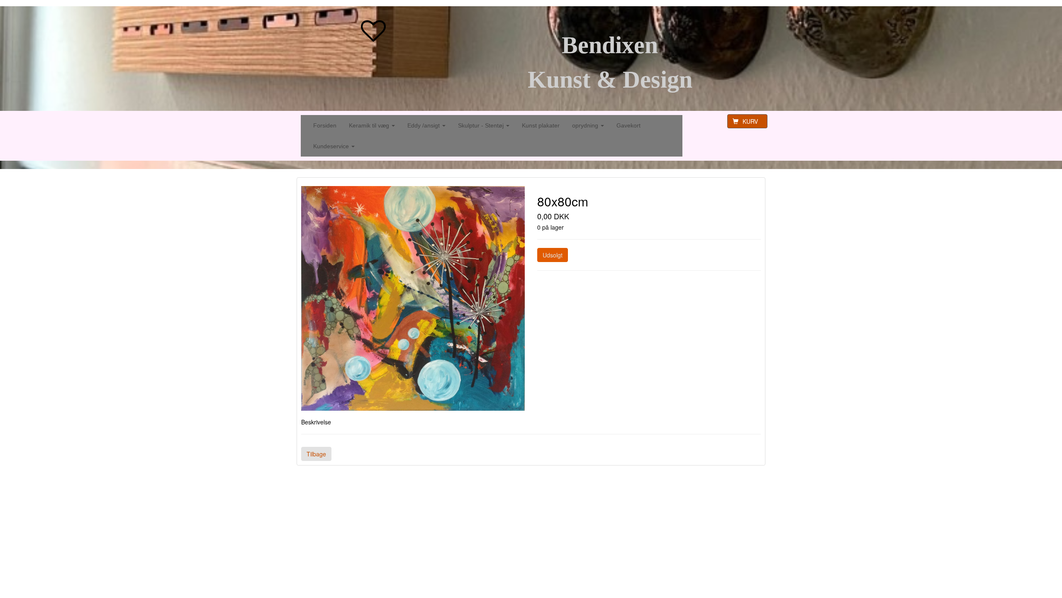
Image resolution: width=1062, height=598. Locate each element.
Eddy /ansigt (424, 125)
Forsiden (324, 125)
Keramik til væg (370, 125)
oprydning (586, 125)
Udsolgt (553, 255)
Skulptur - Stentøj (481, 125)
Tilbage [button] (316, 454)
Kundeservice (332, 146)
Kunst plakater (541, 125)
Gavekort (628, 125)
